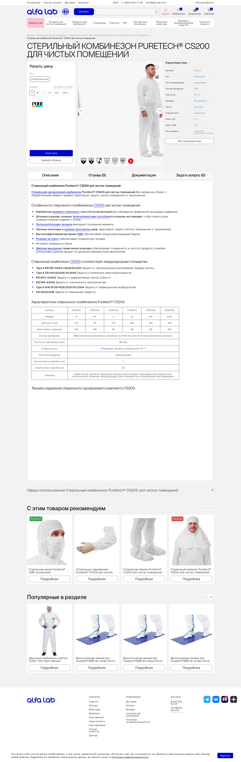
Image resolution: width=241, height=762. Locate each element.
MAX (115, 2)
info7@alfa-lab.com (177, 709)
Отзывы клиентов (94, 730)
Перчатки (114, 23)
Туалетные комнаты (204, 23)
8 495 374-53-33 (177, 702)
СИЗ (125, 23)
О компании (33, 2)
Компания (94, 697)
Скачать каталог (53, 2)
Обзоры (93, 705)
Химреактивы (36, 23)
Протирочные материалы (140, 23)
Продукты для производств (79, 23)
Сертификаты (96, 717)
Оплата (130, 705)
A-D (196, 125)
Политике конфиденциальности (130, 757)
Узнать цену (51, 153)
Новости (94, 701)
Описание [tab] (50, 175)
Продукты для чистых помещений (56, 23)
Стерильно (107, 348)
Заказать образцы (51, 160)
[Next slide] (160, 110)
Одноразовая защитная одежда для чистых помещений (121, 35)
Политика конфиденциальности (138, 721)
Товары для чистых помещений (52, 35)
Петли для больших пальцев (54, 224)
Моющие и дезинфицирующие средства (183, 23)
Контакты (83, 2)
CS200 (99, 205)
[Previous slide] (81, 110)
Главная (30, 35)
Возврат (130, 709)
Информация (133, 697)
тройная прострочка (77, 229)
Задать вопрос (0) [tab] (190, 175)
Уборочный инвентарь (161, 23)
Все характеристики (189, 141)
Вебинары (94, 709)
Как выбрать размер (63, 87)
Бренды (93, 735)
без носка (198, 107)
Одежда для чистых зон (80, 35)
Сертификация (97, 725)
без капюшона (200, 101)
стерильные (199, 113)
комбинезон (199, 76)
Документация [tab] (144, 175)
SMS (80, 234)
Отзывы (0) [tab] (97, 175)
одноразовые (200, 83)
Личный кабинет (205, 2)
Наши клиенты (97, 721)
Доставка (70, 2)
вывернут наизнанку (66, 211)
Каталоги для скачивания (133, 714)
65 (120, 342)
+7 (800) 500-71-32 (132, 2)
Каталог (84, 11)
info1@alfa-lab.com (156, 2)
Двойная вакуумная (49, 248)
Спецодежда (99, 23)
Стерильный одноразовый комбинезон (56, 192)
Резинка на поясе (47, 238)
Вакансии (94, 713)
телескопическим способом (91, 216)
